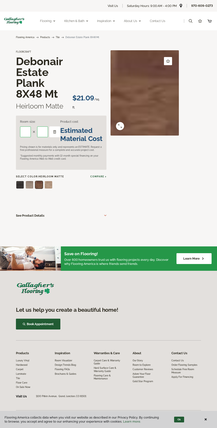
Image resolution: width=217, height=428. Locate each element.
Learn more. (132, 421)
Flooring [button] (46, 21)
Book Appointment (40, 324)
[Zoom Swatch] (120, 126)
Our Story (138, 360)
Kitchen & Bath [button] (74, 21)
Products (45, 37)
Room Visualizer (63, 360)
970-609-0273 (202, 5)
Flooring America (25, 37)
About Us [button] (130, 21)
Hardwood (21, 365)
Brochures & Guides (65, 373)
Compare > (98, 176)
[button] (190, 21)
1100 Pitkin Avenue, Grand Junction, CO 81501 (61, 396)
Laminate (21, 373)
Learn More (191, 258)
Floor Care (21, 382)
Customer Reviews (143, 369)
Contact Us (157, 21)
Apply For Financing (182, 377)
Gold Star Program (143, 381)
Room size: (27, 121)
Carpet (19, 369)
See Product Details (30, 215)
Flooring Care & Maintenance (102, 377)
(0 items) (210, 21)
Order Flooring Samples (184, 365)
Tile (58, 37)
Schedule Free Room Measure (182, 371)
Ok (179, 419)
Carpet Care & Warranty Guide (107, 362)
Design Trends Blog (65, 365)
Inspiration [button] (104, 21)
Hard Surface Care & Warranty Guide (105, 369)
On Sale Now (23, 387)
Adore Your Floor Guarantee (142, 375)
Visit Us (113, 6)
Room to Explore (142, 365)
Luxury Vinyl (22, 360)
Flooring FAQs (62, 369)
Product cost (69, 121)
